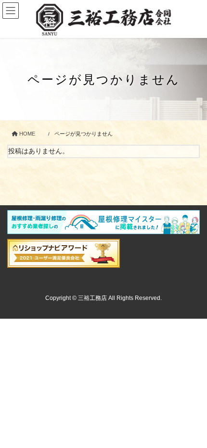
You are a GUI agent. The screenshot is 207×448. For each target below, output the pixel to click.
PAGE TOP (192, 426)
